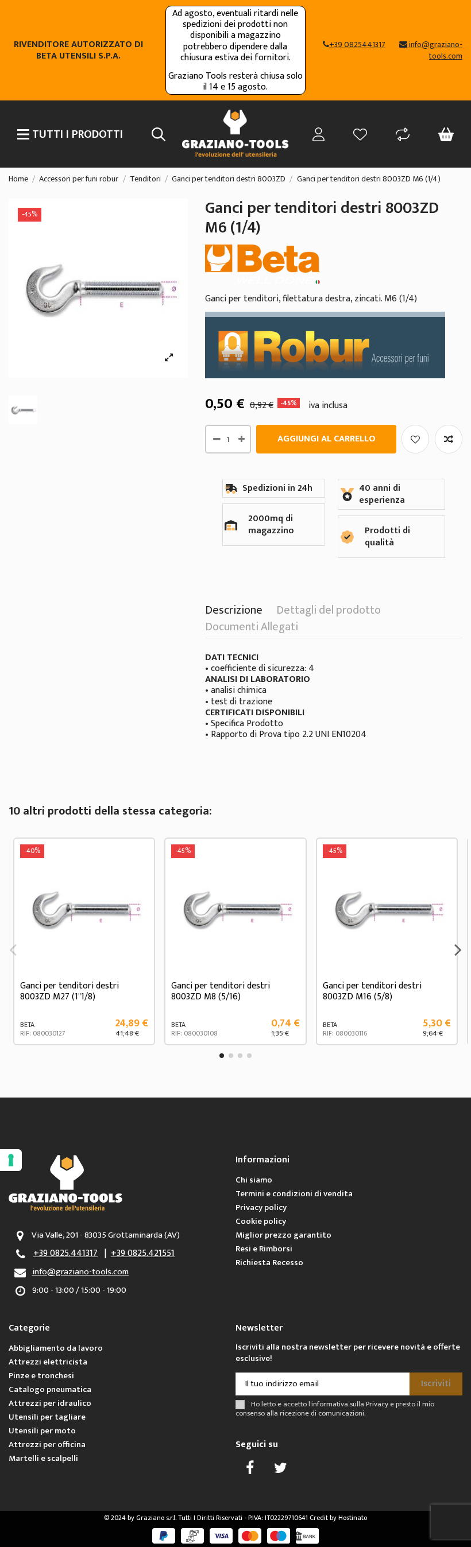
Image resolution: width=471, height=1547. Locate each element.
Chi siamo (253, 1180)
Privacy (377, 1404)
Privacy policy (261, 1207)
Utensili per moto (42, 1431)
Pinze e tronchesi (41, 1375)
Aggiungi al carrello (326, 439)
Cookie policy (260, 1221)
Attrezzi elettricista (48, 1362)
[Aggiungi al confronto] (448, 439)
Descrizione (233, 612)
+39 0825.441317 (65, 1253)
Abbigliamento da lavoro (56, 1348)
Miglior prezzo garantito (283, 1235)
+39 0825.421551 (143, 1253)
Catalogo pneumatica (50, 1389)
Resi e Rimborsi (263, 1249)
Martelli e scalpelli (43, 1458)
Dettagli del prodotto (328, 612)
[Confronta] (139, 884)
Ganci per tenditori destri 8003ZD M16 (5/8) (372, 991)
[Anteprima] (139, 906)
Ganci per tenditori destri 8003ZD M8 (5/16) (220, 991)
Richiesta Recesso (269, 1262)
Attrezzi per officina (47, 1444)
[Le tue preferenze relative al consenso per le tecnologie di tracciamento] (11, 1160)
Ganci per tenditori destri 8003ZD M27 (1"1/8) (69, 991)
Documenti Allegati (251, 629)
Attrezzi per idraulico (50, 1403)
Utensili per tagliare (47, 1417)
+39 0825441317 (357, 44)
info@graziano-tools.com (80, 1272)
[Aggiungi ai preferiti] (415, 439)
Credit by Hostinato (338, 1517)
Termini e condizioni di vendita (294, 1194)
